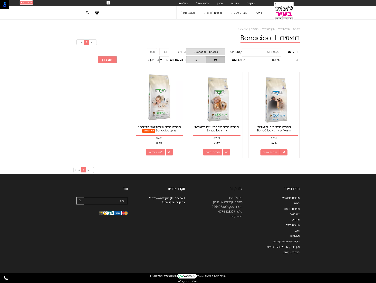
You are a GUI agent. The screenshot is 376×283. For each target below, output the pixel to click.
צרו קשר (236, 189)
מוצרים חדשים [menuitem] (292, 209)
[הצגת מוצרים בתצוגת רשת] (215, 59)
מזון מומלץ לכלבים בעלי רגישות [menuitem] (283, 247)
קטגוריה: (236, 52)
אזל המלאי (149, 130)
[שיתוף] (283, 152)
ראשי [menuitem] (259, 12)
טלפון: (239, 211)
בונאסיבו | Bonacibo (248, 29)
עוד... (124, 189)
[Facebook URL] (108, 3)
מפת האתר (292, 189)
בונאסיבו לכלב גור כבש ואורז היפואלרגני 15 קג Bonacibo (159, 129)
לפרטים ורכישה (270, 152)
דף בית (296, 29)
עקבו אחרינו (176, 189)
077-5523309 (226, 211)
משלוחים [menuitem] (183, 3)
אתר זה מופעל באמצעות (188, 275)
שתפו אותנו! (168, 202)
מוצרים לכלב (284, 29)
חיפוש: (293, 51)
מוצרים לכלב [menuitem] (240, 12)
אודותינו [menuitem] (235, 3)
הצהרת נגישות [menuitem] (291, 252)
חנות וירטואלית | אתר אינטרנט (163, 275)
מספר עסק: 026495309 (227, 206)
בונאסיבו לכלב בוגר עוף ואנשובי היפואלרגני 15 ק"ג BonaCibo (274, 129)
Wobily (200, 275)
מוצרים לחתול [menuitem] (214, 12)
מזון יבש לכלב (268, 29)
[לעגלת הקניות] (97, 12)
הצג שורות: (178, 59)
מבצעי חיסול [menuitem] (202, 3)
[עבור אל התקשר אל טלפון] (6, 278)
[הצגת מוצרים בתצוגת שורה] (196, 59)
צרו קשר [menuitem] (251, 3)
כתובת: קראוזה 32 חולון (227, 202)
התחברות (27, 2)
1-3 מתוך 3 (153, 60)
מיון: (295, 59)
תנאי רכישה (236, 216)
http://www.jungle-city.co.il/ (167, 198)
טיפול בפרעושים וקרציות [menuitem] (286, 241)
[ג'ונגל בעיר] (284, 11)
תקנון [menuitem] (220, 3)
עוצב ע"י (188, 281)
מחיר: (182, 51)
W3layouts (183, 281)
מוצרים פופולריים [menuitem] (290, 198)
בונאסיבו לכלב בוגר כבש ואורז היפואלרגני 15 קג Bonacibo (216, 129)
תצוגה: (237, 59)
